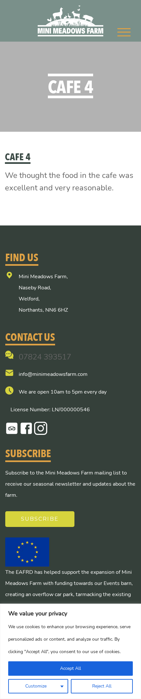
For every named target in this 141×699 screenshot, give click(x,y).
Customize (36, 686)
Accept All (70, 668)
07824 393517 (45, 357)
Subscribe (40, 519)
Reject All (101, 686)
